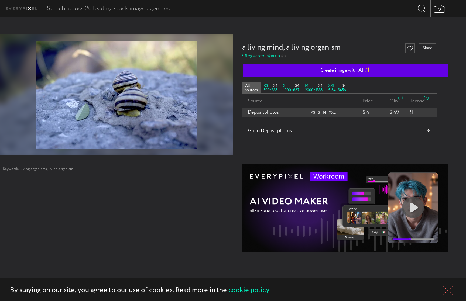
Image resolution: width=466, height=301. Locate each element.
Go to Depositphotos (270, 130)
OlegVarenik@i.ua (261, 55)
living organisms (33, 169)
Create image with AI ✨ (345, 70)
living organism (60, 169)
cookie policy (248, 290)
